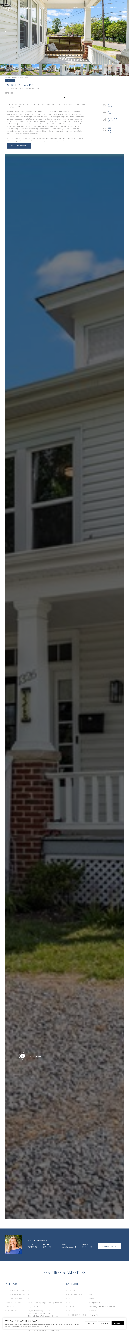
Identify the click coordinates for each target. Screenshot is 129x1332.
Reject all (91, 1323)
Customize (104, 1323)
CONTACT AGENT (109, 1246)
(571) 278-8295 (49, 1247)
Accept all (117, 1323)
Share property (18, 146)
